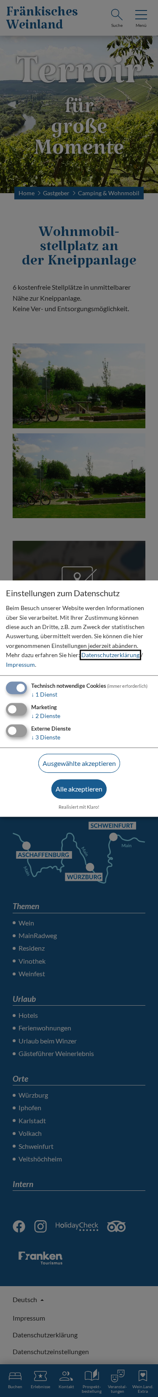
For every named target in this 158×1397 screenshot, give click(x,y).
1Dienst (44, 694)
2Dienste (45, 715)
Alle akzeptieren (79, 789)
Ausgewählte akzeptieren (79, 763)
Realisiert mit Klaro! (79, 807)
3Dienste (45, 737)
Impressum (20, 664)
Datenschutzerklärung (110, 655)
